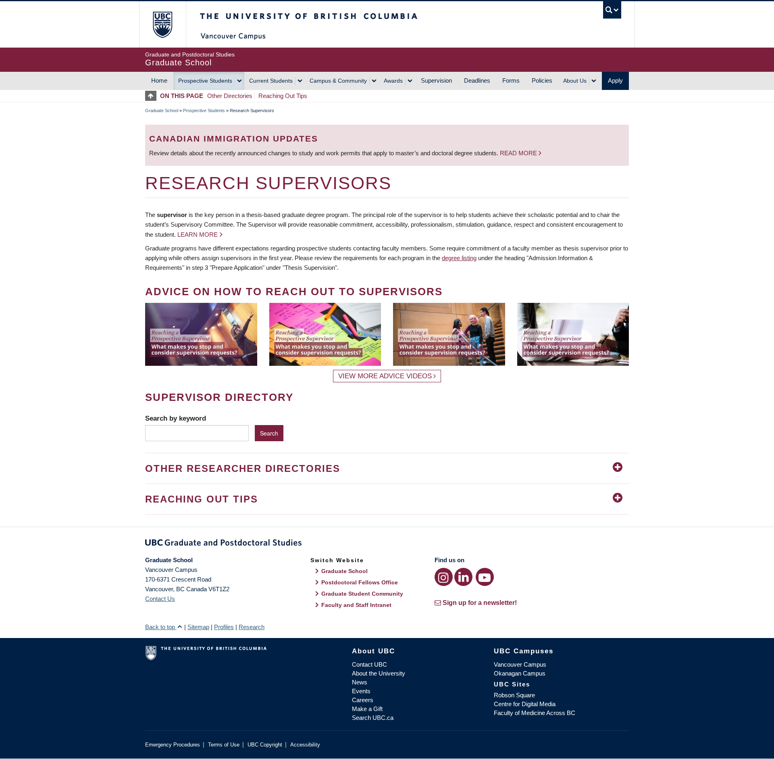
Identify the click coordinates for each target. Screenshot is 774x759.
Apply (615, 80)
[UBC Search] (612, 10)
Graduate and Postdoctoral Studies (387, 544)
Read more (519, 153)
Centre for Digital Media (525, 704)
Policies (542, 80)
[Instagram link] (444, 577)
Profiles (224, 626)
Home (159, 80)
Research (251, 626)
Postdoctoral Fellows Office (359, 582)
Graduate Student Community (362, 593)
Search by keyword (175, 418)
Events (361, 691)
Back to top (161, 626)
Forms (511, 80)
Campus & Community (338, 80)
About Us (575, 80)
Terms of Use (223, 745)
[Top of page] (152, 95)
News (359, 682)
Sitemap (198, 626)
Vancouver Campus (520, 664)
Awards (393, 80)
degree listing (459, 257)
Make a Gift (367, 708)
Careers (362, 699)
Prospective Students (205, 80)
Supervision (436, 80)
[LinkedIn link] (463, 577)
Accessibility (305, 745)
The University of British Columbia (162, 24)
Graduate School (161, 110)
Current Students (271, 80)
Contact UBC (369, 664)
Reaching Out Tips (282, 95)
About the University (378, 673)
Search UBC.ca (372, 717)
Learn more (197, 234)
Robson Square (514, 695)
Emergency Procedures (172, 745)
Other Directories (229, 95)
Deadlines (477, 80)
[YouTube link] (485, 577)
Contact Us (160, 598)
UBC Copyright (265, 745)
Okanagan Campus (519, 673)
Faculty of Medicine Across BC (534, 712)
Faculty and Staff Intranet (356, 605)
